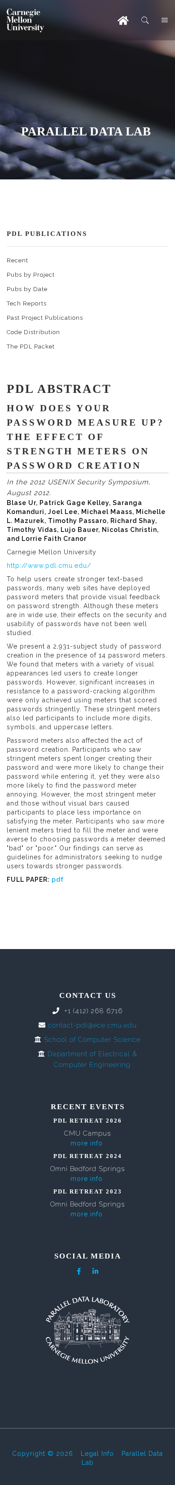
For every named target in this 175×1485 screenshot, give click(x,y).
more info (86, 1143)
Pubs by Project (31, 274)
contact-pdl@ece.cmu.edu (92, 1025)
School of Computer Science (92, 1040)
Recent (17, 260)
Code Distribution (33, 332)
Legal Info (97, 1453)
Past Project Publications (45, 317)
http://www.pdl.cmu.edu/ (49, 565)
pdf (58, 879)
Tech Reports (27, 303)
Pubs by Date (27, 289)
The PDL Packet (31, 346)
